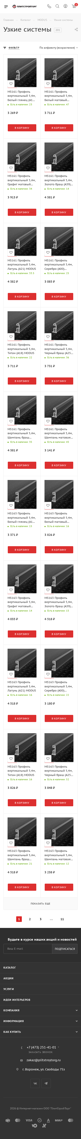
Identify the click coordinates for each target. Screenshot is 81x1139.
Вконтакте (35, 1083)
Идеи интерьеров (16, 999)
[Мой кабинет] (65, 7)
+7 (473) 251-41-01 (41, 1047)
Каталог (9, 967)
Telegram (46, 1083)
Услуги (8, 989)
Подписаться (65, 948)
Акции (8, 978)
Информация (13, 1021)
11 (62, 919)
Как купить (12, 1031)
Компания (11, 1010)
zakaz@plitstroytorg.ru (44, 1060)
